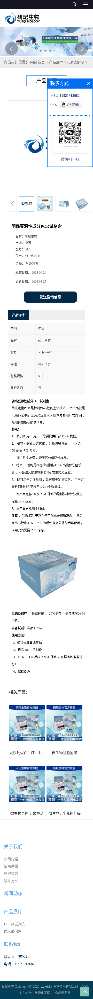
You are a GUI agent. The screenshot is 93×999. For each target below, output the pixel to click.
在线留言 (11, 874)
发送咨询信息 (50, 297)
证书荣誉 (11, 866)
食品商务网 (63, 993)
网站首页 (37, 62)
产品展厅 (56, 62)
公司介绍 (11, 859)
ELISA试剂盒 (14, 924)
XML (85, 986)
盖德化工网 (42, 993)
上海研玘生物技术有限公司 (59, 986)
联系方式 (11, 881)
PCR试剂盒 (75, 62)
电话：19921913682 (19, 964)
